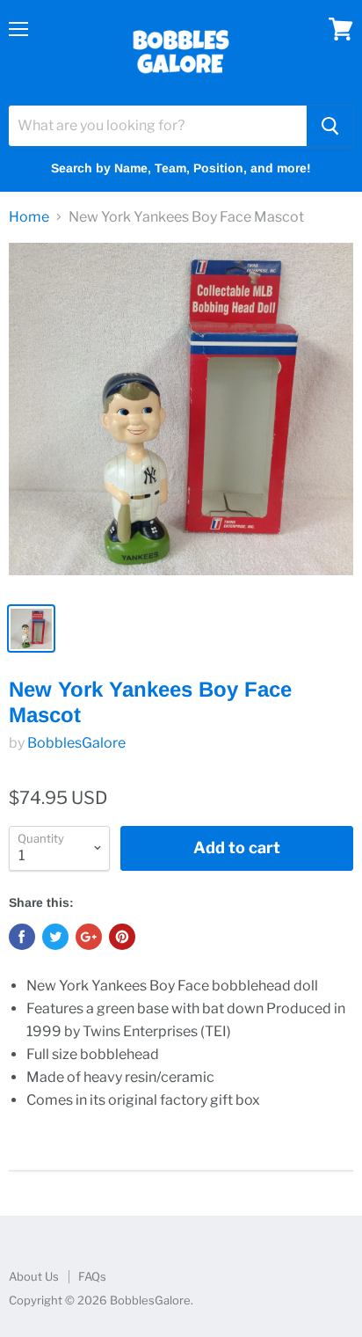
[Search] (330, 126)
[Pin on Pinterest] (122, 937)
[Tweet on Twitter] (55, 937)
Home (29, 217)
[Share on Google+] (89, 937)
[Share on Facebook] (22, 937)
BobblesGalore (76, 742)
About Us (34, 1276)
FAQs (92, 1276)
